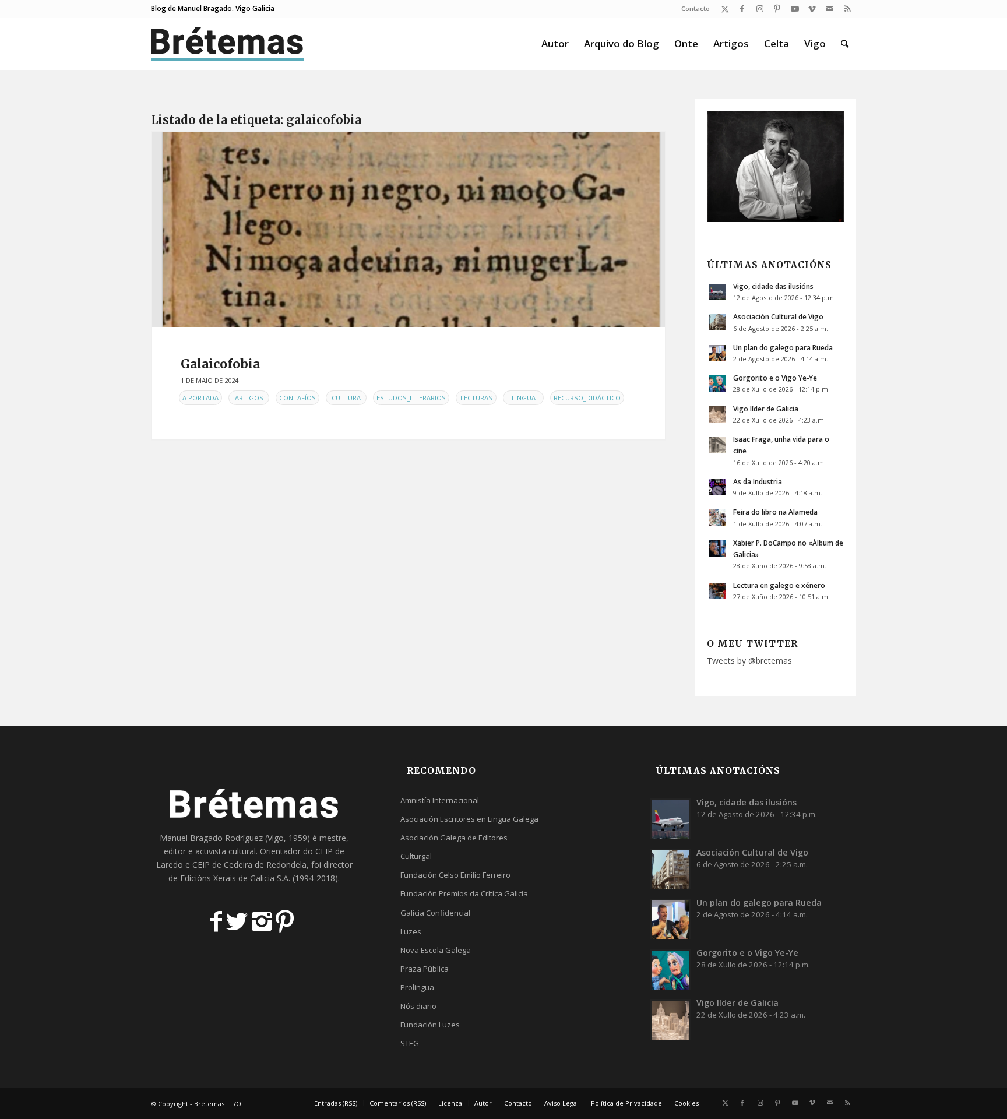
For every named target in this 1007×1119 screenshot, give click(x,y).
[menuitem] (692, 9)
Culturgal (416, 856)
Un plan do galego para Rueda (783, 347)
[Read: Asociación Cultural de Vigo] (717, 322)
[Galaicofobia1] (408, 229)
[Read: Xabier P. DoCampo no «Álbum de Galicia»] (717, 548)
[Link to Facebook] (742, 8)
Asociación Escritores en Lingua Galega (469, 819)
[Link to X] (724, 8)
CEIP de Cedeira (222, 864)
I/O (236, 1103)
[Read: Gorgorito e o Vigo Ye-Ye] (717, 383)
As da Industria (757, 481)
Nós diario (418, 1006)
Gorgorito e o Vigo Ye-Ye (775, 377)
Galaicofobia (220, 364)
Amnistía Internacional (439, 800)
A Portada (200, 397)
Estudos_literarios (411, 397)
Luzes (410, 931)
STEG (409, 1043)
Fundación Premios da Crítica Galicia (464, 893)
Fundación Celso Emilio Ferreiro (455, 875)
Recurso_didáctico (587, 397)
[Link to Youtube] (794, 8)
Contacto (695, 8)
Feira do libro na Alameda (775, 511)
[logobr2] (227, 43)
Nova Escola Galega (435, 950)
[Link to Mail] (829, 8)
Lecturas (476, 397)
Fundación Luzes (430, 1024)
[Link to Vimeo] (812, 8)
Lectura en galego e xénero (779, 585)
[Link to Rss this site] (847, 8)
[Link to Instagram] (759, 8)
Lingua (524, 397)
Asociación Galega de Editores (454, 837)
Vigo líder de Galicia (765, 408)
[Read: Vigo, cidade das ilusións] (717, 291)
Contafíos (297, 397)
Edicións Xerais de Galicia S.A (234, 878)
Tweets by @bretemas (749, 660)
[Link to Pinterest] (777, 8)
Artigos (249, 397)
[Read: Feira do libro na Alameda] (717, 517)
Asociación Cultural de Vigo (778, 316)
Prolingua (417, 987)
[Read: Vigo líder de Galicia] (717, 414)
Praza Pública (424, 968)
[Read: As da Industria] (717, 487)
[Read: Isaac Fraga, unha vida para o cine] (717, 444)
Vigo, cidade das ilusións (773, 286)
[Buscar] (844, 43)
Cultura (346, 397)
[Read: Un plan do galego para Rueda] (717, 353)
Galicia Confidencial (435, 912)
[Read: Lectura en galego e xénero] (717, 590)
